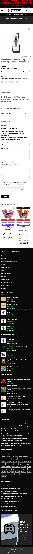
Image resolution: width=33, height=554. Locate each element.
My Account (5, 279)
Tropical (27, 474)
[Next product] (15, 21)
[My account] (26, 10)
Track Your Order (6, 282)
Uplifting (4, 476)
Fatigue (15, 461)
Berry (26, 454)
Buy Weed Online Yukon (8, 506)
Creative (8, 459)
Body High (14, 456)
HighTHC (21, 464)
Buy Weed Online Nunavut (9, 499)
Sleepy (3, 474)
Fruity (24, 461)
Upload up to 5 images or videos (11, 162)
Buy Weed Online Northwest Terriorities (14, 494)
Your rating (4, 142)
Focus (19, 461)
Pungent (17, 471)
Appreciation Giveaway (9, 262)
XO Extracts (22, 18)
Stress (16, 474)
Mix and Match (6, 273)
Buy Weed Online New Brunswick (11, 496)
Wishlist (3, 288)
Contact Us (5, 268)
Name (3, 168)
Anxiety (15, 454)
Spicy (12, 474)
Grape (29, 461)
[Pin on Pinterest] (13, 82)
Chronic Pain (26, 456)
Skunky (29, 471)
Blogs (3, 265)
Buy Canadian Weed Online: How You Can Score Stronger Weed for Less (14, 430)
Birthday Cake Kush (8, 228)
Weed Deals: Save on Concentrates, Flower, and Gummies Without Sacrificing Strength (15, 425)
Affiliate (4, 259)
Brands (14, 18)
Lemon (29, 466)
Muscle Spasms (23, 469)
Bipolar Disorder (6, 456)
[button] (2, 10)
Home (8, 18)
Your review (5, 148)
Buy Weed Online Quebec (9, 486)
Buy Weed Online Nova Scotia (10, 488)
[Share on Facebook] (5, 82)
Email (3, 175)
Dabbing (15, 459)
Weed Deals (5, 285)
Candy (20, 456)
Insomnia (23, 466)
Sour (8, 474)
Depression (21, 459)
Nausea (4, 471)
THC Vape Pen (16, 78)
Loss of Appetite (6, 469)
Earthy (3, 461)
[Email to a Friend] (11, 82)
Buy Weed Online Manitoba (10, 501)
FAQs (2, 271)
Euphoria (9, 461)
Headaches (9, 464)
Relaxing (23, 471)
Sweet (21, 474)
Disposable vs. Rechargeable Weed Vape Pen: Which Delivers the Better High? (16, 435)
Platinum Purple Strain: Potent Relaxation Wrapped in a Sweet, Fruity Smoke (14, 440)
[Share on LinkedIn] (16, 82)
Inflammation (15, 466)
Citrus (3, 459)
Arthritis (21, 454)
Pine (8, 471)
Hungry (27, 464)
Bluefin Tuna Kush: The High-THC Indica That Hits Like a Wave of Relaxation (16, 444)
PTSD (12, 471)
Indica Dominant (6, 466)
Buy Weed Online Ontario (9, 491)
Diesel (27, 459)
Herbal (16, 464)
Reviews (3, 276)
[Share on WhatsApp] (2, 82)
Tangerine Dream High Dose (23, 228)
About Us (4, 256)
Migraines (14, 469)
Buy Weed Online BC (7, 504)
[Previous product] (18, 21)
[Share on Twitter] (8, 82)
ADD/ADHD (9, 454)
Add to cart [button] (8, 242)
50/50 (3, 454)
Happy (3, 464)
